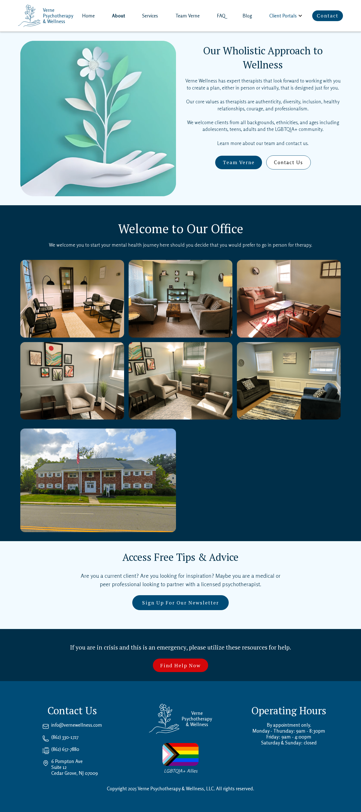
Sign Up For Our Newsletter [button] (180, 602)
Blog (247, 16)
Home (88, 16)
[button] (286, 16)
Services (150, 16)
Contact (327, 15)
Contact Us (288, 162)
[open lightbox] (72, 299)
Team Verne (187, 16)
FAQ (221, 16)
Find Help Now (180, 665)
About (118, 16)
